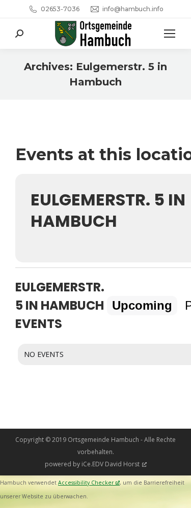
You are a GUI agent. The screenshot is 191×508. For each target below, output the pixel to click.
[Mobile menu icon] (169, 33)
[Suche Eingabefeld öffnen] (19, 33)
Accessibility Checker (86, 482)
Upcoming (142, 305)
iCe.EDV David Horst (110, 464)
